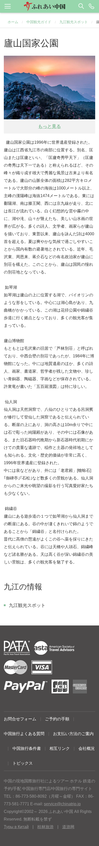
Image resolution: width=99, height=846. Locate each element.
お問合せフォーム (20, 719)
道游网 (68, 827)
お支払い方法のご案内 (73, 734)
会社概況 (86, 748)
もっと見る (49, 126)
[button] (49, 6)
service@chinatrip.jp (62, 804)
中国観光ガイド (38, 22)
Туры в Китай (16, 827)
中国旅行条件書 (26, 748)
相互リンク (60, 748)
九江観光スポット (73, 22)
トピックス (22, 763)
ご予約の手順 (57, 719)
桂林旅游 (45, 827)
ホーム (13, 22)
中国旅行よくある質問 (24, 734)
